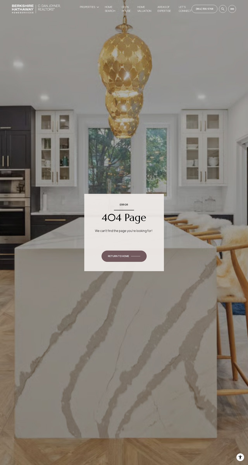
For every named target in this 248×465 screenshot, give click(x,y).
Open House (126, 9)
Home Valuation (144, 9)
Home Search (110, 9)
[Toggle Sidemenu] (232, 9)
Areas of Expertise (164, 9)
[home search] (223, 9)
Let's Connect (185, 9)
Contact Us (204, 9)
